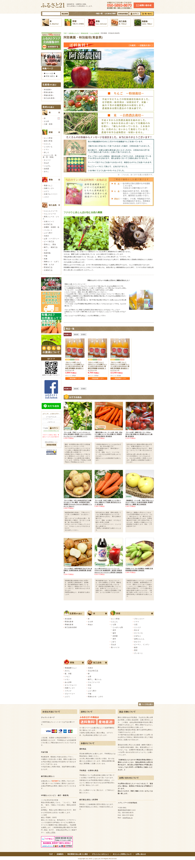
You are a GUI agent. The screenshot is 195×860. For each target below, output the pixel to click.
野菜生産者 (48, 92)
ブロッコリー (139, 619)
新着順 (83, 334)
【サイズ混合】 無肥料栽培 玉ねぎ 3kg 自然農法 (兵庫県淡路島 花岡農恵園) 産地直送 (78, 570)
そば (45, 250)
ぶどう (46, 191)
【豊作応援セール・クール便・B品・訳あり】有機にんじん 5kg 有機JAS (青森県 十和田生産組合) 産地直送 (108, 434)
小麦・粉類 (48, 124)
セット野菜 (48, 138)
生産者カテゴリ (74, 33)
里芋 (114, 639)
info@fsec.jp (127, 818)
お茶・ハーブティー (51, 239)
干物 (45, 256)
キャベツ (47, 160)
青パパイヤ (115, 647)
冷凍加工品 (48, 270)
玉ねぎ (46, 163)
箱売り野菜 (48, 141)
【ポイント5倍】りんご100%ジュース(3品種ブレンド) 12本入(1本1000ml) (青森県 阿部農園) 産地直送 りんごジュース (119, 366)
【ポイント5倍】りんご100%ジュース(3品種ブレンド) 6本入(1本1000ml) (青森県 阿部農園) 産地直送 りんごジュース (97, 366)
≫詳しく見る (50, 832)
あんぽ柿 (68, 682)
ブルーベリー (70, 694)
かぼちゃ (137, 636)
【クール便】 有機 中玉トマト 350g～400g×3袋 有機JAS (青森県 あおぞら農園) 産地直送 (138, 434)
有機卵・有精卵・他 (51, 227)
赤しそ (46, 152)
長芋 (114, 630)
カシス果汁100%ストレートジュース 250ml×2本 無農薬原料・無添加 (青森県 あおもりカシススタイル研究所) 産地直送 (108, 570)
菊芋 (114, 633)
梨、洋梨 (68, 674)
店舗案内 (60, 854)
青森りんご (48, 185)
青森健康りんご (71, 668)
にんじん (47, 144)
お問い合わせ (141, 854)
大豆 (136, 624)
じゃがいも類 (118, 627)
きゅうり (137, 642)
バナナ (46, 197)
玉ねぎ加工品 (93, 671)
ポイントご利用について (122, 854)
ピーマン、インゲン (142, 644)
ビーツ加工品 (49, 241)
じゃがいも (48, 147)
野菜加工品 (48, 267)
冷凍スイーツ (49, 221)
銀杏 (136, 647)
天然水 (46, 236)
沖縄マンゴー (49, 188)
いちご (67, 676)
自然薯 (46, 169)
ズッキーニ (138, 653)
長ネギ (136, 630)
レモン (67, 679)
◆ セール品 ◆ (49, 73)
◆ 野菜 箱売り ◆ (51, 76)
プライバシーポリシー (100, 854)
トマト (46, 149)
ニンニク (137, 627)
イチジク (68, 691)
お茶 (89, 676)
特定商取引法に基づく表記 (77, 854)
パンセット (48, 230)
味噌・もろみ (49, 264)
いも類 (113, 624)
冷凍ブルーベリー (51, 194)
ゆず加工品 (48, 224)
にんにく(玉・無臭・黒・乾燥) (50, 156)
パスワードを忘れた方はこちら (51, 430)
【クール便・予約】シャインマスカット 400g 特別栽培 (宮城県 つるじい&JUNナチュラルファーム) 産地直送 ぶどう (78, 434)
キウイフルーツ (71, 685)
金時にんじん (139, 639)
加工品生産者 (49, 98)
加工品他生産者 (71, 627)
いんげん (47, 166)
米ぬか (90, 624)
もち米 (46, 121)
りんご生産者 (94, 33)
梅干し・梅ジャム (95, 679)
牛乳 (89, 685)
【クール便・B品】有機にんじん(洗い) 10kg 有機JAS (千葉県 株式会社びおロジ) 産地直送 (108, 502)
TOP (65, 33)
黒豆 (136, 650)
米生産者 (47, 89)
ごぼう (113, 642)
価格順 (76, 334)
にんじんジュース (51, 211)
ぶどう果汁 (48, 233)
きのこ (46, 171)
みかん (67, 671)
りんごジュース (50, 214)
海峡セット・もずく (51, 261)
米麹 (45, 259)
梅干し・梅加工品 (51, 247)
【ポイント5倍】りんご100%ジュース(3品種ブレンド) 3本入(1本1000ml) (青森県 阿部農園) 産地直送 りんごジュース (74, 366)
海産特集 (47, 253)
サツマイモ (138, 633)
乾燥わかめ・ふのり (95, 696)
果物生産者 (48, 95)
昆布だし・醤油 (50, 244)
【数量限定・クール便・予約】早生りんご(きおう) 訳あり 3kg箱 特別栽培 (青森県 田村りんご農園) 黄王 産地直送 (139, 502)
